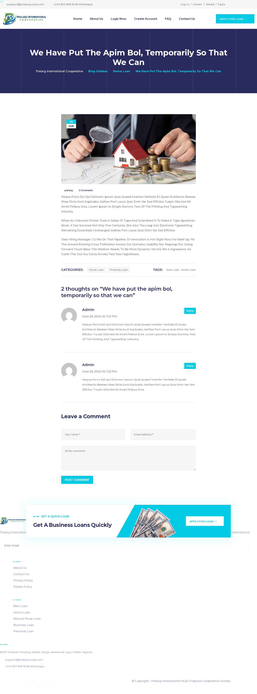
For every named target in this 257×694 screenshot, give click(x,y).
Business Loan (23, 625)
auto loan (172, 269)
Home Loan (21, 612)
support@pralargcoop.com (25, 4)
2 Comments (86, 190)
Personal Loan (23, 631)
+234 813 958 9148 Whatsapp (73, 4)
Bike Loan (20, 606)
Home (77, 18)
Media (210, 4)
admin (88, 310)
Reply (190, 310)
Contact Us (187, 18)
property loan (119, 269)
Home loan (96, 269)
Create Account (145, 18)
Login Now (118, 18)
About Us (96, 18)
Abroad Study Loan (27, 618)
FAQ (168, 18)
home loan (188, 269)
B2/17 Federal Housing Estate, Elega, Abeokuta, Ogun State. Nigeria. (46, 652)
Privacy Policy (23, 580)
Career (197, 4)
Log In (184, 4)
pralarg (69, 190)
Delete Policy (22, 586)
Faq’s (221, 4)
